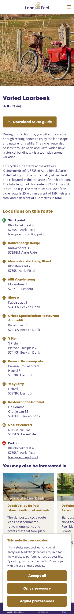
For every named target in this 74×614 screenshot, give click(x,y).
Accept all (37, 575)
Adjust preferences (37, 601)
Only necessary (37, 588)
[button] (6, 21)
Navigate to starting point (26, 234)
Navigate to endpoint (23, 457)
